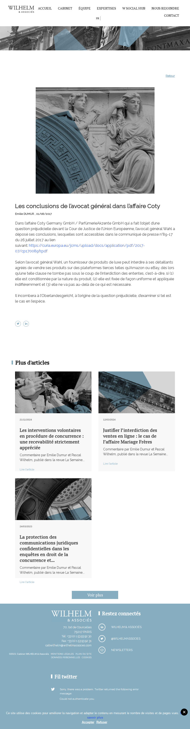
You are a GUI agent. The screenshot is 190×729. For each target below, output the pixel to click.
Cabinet (65, 8)
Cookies (87, 657)
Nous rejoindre (165, 8)
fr (97, 18)
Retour (170, 76)
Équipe (85, 8)
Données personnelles (65, 657)
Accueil (45, 8)
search (91, 19)
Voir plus (95, 595)
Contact (171, 15)
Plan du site (84, 654)
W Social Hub (133, 8)
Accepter (88, 722)
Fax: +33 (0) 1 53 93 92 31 (77, 641)
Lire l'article (27, 469)
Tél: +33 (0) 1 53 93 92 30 (77, 636)
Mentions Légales (62, 654)
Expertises (106, 8)
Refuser (101, 722)
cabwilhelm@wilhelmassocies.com (68, 645)
